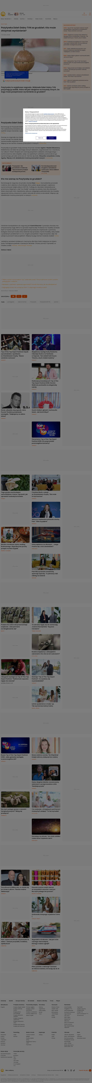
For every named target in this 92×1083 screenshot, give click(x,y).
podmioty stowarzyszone (49, 113)
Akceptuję (51, 137)
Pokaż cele (40, 137)
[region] (46, 125)
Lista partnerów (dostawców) (31, 133)
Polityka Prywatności (33, 121)
